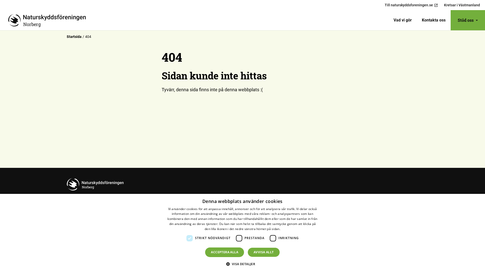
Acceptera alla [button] (224, 252)
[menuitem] (403, 20)
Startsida (74, 37)
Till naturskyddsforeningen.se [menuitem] (409, 5)
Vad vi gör (403, 20)
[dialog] (242, 233)
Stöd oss (466, 20)
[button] (242, 264)
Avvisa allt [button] (264, 252)
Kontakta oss (434, 20)
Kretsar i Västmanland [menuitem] (462, 5)
